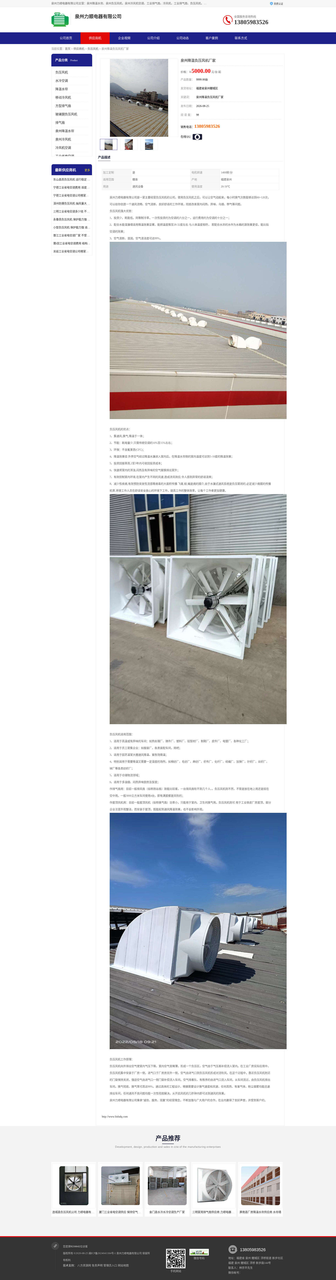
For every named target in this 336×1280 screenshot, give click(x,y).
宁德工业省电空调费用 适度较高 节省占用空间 (71, 187)
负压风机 (93, 48)
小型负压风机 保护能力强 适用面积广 (71, 227)
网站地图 (123, 1265)
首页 (67, 48)
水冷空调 (61, 80)
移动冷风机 (63, 97)
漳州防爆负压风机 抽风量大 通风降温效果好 (71, 203)
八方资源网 (84, 1265)
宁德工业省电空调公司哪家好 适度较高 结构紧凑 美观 (71, 195)
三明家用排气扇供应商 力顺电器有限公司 (124, 1212)
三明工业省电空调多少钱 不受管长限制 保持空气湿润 (71, 211)
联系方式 (241, 38)
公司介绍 (153, 38)
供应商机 (95, 38)
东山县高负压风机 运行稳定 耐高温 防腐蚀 (71, 179)
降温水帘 (61, 89)
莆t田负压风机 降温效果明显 (260, 1212)
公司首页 (66, 38)
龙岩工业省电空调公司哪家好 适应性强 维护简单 (71, 251)
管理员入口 (110, 1265)
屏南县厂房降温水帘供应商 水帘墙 (167, 1212)
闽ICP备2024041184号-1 (102, 1253)
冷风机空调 (63, 147)
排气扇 (60, 122)
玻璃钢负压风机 (66, 114)
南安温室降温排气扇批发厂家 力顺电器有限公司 (221, 1212)
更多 (87, 170)
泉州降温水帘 (64, 131)
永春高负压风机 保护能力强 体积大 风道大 (71, 219)
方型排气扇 (63, 106)
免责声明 (97, 1265)
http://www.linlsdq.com (115, 1116)
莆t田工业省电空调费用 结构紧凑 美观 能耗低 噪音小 (71, 243)
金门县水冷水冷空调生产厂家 (73, 1212)
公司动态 (182, 38)
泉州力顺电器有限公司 (129, 1253)
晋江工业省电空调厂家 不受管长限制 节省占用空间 (71, 235)
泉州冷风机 (63, 139)
